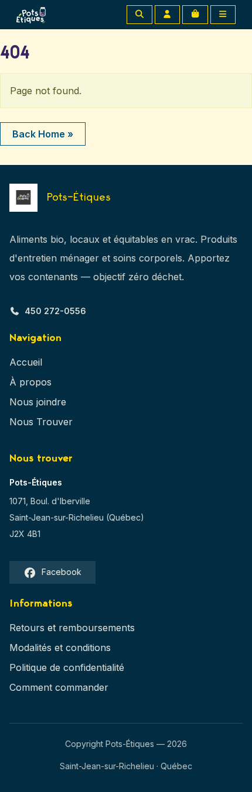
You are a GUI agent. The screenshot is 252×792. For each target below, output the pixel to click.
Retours (27, 627)
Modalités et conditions (60, 647)
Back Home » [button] (42, 134)
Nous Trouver (41, 422)
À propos (30, 382)
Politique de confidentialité (66, 667)
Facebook (61, 572)
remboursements (97, 627)
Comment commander (58, 687)
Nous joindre (37, 402)
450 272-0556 (55, 311)
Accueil (25, 362)
